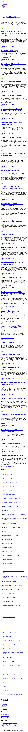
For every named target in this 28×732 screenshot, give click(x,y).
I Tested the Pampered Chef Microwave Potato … (10, 368)
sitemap (21, 730)
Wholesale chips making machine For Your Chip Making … (14, 383)
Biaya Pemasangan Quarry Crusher (10, 535)
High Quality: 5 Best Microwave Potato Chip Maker (12, 204)
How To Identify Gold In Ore (9, 644)
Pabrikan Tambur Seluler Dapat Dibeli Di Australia (14, 514)
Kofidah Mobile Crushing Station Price (11, 506)
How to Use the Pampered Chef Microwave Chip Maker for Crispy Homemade (13, 293)
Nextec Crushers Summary (9, 510)
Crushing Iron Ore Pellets (8, 474)
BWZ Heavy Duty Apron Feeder (10, 723)
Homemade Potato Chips (9, 51)
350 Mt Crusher (6, 686)
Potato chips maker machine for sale (13, 414)
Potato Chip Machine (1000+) (11, 354)
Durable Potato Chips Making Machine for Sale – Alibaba (11, 327)
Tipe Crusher (6, 531)
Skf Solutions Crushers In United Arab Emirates (13, 640)
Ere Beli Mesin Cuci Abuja (9, 597)
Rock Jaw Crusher (7, 682)
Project (4, 5)
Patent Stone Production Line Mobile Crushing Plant (14, 628)
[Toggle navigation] (1, 10)
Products (5, 2)
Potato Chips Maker (8, 234)
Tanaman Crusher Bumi (8, 478)
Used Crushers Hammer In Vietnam (11, 555)
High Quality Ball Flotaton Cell (10, 486)
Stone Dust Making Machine (9, 523)
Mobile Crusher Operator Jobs (9, 539)
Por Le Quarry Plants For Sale (9, 632)
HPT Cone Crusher (7, 724)
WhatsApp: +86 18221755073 (7, 27)
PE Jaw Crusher (6, 726)
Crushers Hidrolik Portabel (9, 617)
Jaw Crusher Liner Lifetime (9, 621)
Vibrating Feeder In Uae (8, 648)
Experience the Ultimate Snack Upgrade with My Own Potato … (12, 110)
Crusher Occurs (6, 690)
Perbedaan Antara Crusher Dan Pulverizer (12, 605)
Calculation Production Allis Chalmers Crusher (13, 694)
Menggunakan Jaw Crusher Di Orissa (11, 581)
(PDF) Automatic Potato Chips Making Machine (11, 123)
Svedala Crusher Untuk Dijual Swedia (11, 674)
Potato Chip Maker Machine (11, 17)
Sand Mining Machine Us (8, 601)
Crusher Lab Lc (6, 613)
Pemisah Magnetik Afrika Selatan (10, 482)
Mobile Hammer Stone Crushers (10, 625)
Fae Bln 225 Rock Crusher (9, 543)
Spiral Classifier (6, 728)
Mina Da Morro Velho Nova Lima (10, 657)
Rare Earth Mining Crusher (9, 494)
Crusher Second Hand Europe (9, 609)
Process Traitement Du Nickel (9, 567)
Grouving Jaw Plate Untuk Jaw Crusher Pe (12, 527)
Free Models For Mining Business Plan (11, 490)
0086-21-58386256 (5, 714)
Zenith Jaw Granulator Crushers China (11, 498)
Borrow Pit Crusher (7, 563)
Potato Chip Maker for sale (10, 443)
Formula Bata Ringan (8, 547)
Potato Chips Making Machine (11, 96)
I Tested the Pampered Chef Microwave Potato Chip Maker (11, 187)
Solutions (5, 4)
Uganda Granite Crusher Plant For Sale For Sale (13, 585)
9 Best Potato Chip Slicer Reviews (12, 455)
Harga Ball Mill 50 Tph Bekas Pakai (11, 636)
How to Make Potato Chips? (10, 170)
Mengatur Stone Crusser (8, 593)
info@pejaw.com (4, 717)
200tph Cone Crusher (8, 559)
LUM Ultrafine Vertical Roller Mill (10, 725)
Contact (5, 7)
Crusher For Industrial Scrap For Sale (11, 502)
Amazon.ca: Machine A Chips (11, 81)
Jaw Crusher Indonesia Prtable (9, 661)
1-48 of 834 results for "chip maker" (13, 398)
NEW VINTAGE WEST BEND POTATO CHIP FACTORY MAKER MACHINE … (13, 33)
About (4, 6)
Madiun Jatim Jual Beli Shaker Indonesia (12, 589)
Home (4, 1)
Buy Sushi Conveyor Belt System (10, 670)
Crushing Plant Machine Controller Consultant (13, 678)
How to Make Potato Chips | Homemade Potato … (10, 312)
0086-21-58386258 (5, 716)
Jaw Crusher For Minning (8, 551)
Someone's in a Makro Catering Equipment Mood (12, 263)
